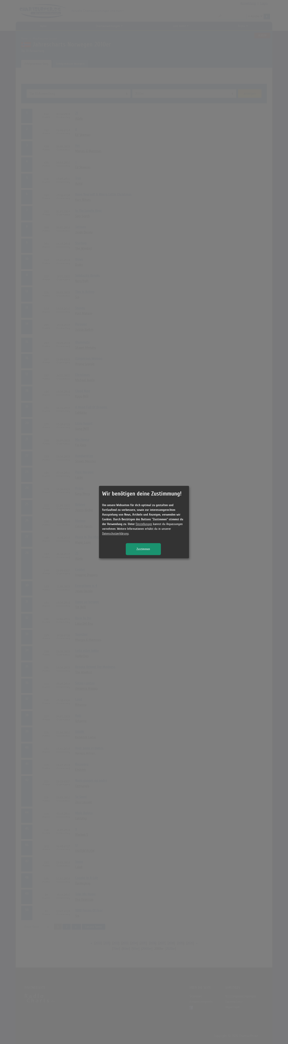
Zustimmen (143, 549)
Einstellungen (144, 524)
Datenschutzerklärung (115, 533)
